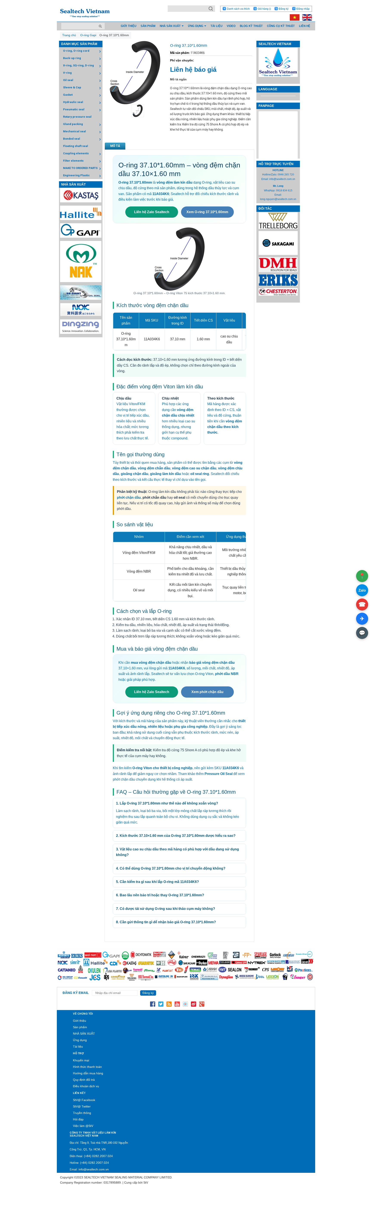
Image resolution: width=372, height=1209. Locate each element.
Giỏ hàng (264, 8)
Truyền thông (82, 1113)
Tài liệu (78, 1046)
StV (145, 1182)
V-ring (67, 72)
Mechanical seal (74, 131)
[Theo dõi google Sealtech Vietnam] (201, 1004)
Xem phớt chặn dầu (207, 692)
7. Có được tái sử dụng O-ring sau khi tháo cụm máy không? (165, 909)
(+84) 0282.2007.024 (98, 1156)
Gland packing (73, 124)
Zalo (362, 590)
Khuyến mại (81, 1060)
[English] (306, 17)
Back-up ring (72, 58)
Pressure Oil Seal (218, 774)
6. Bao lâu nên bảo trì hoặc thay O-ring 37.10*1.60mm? (160, 895)
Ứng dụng (80, 1040)
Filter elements (73, 160)
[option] (135, 110)
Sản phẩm (80, 1027)
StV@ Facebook (84, 1100)
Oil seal (68, 80)
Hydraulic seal (73, 102)
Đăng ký (283, 8)
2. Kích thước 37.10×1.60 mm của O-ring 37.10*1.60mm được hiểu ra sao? (176, 835)
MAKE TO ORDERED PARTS (80, 168)
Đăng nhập (303, 8)
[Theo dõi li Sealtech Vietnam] (169, 1004)
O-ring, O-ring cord (76, 50)
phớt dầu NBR (227, 674)
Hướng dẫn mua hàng (88, 1073)
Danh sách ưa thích (238, 8)
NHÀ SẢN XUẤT (84, 1033)
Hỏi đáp (78, 1119)
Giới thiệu (79, 1020)
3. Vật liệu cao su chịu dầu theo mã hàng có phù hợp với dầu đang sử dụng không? (177, 852)
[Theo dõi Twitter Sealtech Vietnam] (160, 1004)
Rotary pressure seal (77, 116)
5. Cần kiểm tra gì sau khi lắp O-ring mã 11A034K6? (157, 882)
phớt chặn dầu (129, 497)
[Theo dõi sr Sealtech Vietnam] (193, 1004)
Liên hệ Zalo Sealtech (151, 212)
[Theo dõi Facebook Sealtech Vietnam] (152, 1004)
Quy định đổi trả (84, 1079)
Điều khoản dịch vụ (86, 1086)
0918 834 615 (284, 190)
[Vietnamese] (294, 17)
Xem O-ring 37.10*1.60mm (207, 212)
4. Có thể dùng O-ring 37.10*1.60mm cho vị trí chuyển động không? (170, 868)
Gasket (68, 94)
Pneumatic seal (73, 109)
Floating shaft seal (75, 146)
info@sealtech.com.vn (282, 179)
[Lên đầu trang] (356, 1185)
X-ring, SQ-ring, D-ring (78, 65)
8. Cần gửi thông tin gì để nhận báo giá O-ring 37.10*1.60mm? (166, 922)
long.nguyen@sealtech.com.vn (278, 199)
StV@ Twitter (82, 1106)
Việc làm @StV (83, 1126)
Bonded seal (71, 138)
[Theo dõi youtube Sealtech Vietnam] (177, 1004)
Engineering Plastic (76, 175)
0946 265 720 (286, 174)
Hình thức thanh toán (87, 1066)
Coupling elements (76, 153)
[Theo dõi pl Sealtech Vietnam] (185, 1004)
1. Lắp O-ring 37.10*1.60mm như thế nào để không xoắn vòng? (167, 803)
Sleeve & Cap (72, 87)
